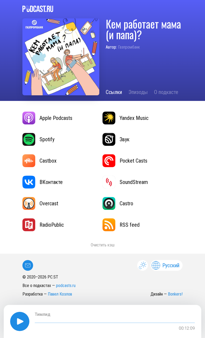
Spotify (47, 139)
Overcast (49, 203)
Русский (170, 265)
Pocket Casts (133, 161)
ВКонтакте (51, 182)
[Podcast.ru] (102, 9)
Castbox (48, 161)
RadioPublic (52, 225)
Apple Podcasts (56, 118)
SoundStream (134, 182)
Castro (126, 203)
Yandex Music (134, 118)
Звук (124, 139)
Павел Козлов (60, 294)
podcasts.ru (66, 285)
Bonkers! (175, 294)
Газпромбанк (129, 47)
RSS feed (130, 225)
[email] (27, 265)
